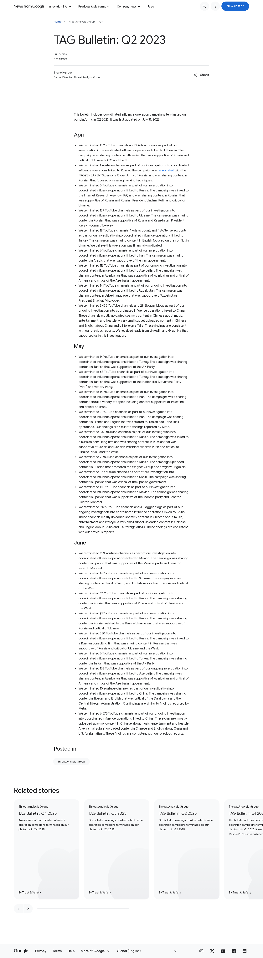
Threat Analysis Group (71, 761)
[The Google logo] (21, 951)
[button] (235, 6)
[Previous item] (18, 908)
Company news (127, 6)
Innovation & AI (58, 6)
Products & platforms (92, 6)
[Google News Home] (29, 6)
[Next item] (28, 908)
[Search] (204, 6)
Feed (150, 6)
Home (57, 21)
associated (166, 170)
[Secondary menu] (215, 6)
